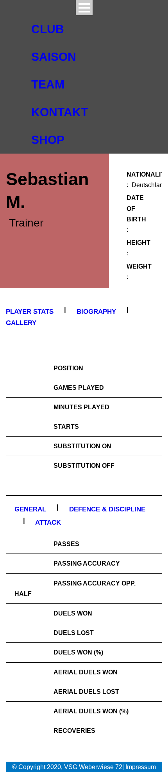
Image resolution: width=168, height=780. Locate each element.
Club (47, 29)
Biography (96, 311)
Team (47, 84)
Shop (47, 139)
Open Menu (84, 7)
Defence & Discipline (107, 509)
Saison (53, 56)
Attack (48, 522)
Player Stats (30, 311)
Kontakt (59, 112)
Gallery (21, 323)
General (30, 509)
